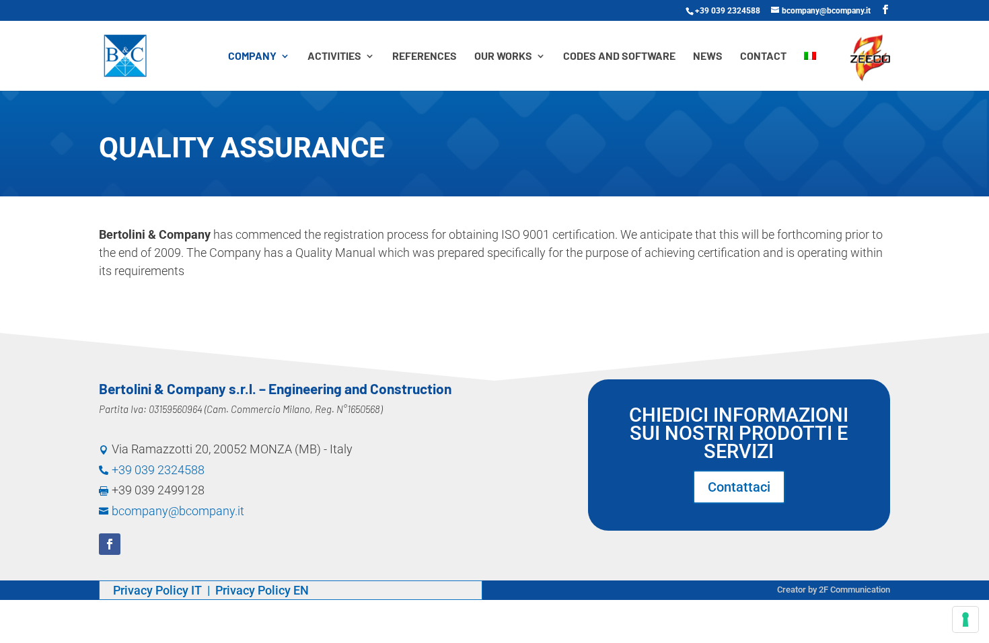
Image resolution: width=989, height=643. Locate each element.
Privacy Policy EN (262, 590)
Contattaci (739, 487)
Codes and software (619, 56)
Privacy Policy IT (159, 590)
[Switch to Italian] (810, 71)
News (708, 56)
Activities (334, 56)
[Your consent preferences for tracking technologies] (965, 619)
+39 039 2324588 (727, 10)
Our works (503, 56)
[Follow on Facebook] (109, 544)
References (424, 56)
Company (252, 56)
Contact (763, 56)
